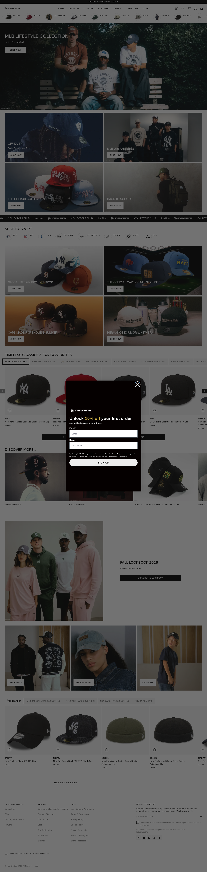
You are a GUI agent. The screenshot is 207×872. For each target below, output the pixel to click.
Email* (72, 428)
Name (72, 440)
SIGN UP (103, 462)
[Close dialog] (137, 384)
